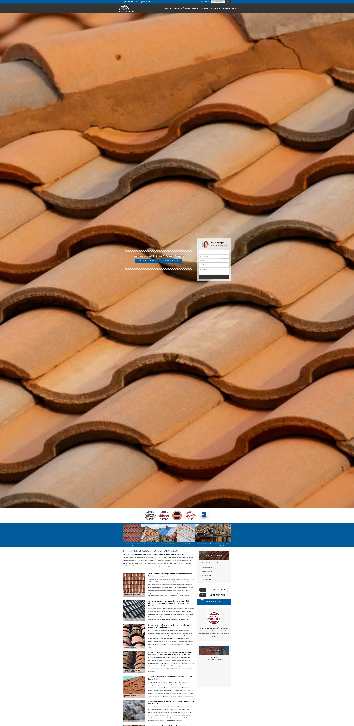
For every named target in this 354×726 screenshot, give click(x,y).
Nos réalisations (146, 261)
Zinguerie (195, 8)
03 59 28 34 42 (131, 2)
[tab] (177, 290)
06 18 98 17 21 (148, 2)
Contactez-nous (170, 261)
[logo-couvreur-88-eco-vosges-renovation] (124, 8)
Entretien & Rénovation (230, 8)
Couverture (168, 8)
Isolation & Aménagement (210, 8)
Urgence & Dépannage (182, 8)
